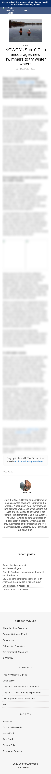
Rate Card (8, 739)
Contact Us (8, 640)
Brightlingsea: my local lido (16, 586)
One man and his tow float (15, 589)
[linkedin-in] (48, 770)
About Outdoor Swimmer (15, 628)
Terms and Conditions (13, 751)
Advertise (7, 721)
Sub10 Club (26, 82)
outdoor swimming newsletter (28, 461)
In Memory (8, 658)
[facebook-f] (2, 770)
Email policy (8, 680)
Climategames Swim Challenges (19, 698)
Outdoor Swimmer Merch (15, 634)
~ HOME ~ (23, 767)
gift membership (41, 2)
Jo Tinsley (9, 472)
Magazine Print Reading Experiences (21, 686)
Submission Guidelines (14, 646)
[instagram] (25, 770)
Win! (5, 704)
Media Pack (8, 733)
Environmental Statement (15, 652)
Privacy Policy (9, 745)
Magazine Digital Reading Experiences (22, 692)
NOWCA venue (23, 432)
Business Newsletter (13, 727)
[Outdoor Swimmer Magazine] (10, 10)
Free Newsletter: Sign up (15, 675)
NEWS (25, 46)
